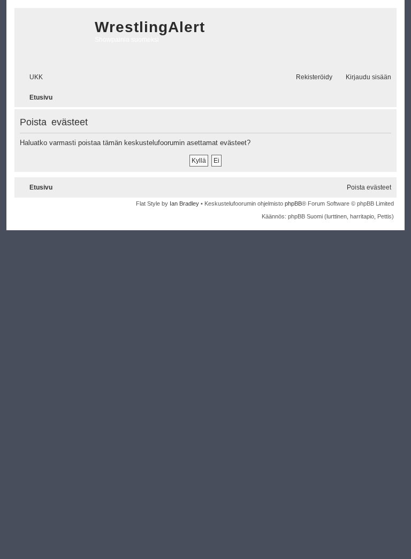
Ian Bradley (184, 203)
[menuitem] (31, 77)
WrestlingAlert (150, 27)
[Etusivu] (52, 37)
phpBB (293, 203)
